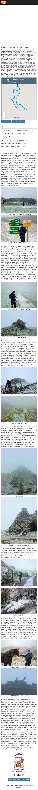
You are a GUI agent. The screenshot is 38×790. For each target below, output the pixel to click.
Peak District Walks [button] (14, 779)
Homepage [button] (26, 779)
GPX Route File (6, 140)
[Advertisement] (19, 25)
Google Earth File (22, 140)
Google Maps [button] (6, 122)
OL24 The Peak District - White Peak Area (13, 146)
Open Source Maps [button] (18, 122)
